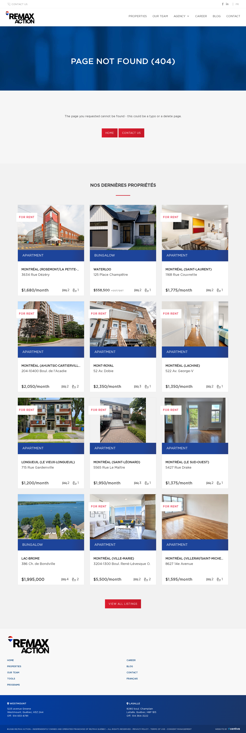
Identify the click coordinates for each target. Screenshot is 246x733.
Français (132, 679)
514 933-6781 (20, 716)
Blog (217, 16)
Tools (11, 679)
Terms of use (157, 729)
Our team (160, 16)
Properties (138, 16)
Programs (13, 685)
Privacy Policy (141, 729)
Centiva (234, 729)
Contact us (20, 4)
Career (201, 16)
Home (109, 133)
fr (237, 4)
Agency (179, 16)
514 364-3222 (140, 716)
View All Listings (123, 604)
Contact (233, 16)
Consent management (179, 729)
